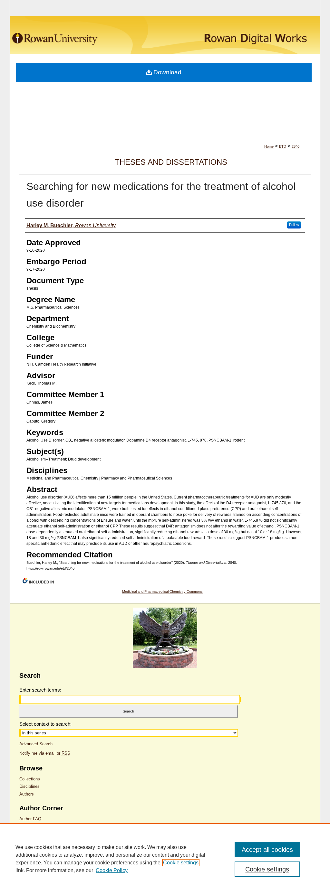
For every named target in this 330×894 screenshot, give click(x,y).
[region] (165, 858)
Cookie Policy (112, 870)
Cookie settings (181, 862)
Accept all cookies (267, 849)
